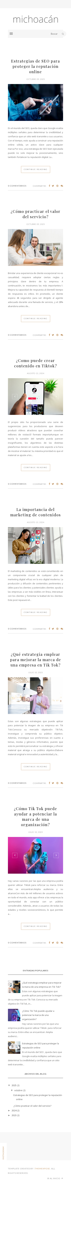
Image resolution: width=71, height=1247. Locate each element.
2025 (14, 1085)
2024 (14, 1110)
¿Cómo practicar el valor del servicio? (35, 214)
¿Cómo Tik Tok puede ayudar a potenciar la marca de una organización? (35, 816)
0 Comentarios (17, 185)
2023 (14, 1115)
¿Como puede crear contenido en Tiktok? (35, 363)
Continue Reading (35, 169)
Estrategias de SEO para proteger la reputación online (35, 66)
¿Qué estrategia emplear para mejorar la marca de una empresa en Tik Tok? (35, 660)
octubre (18, 1090)
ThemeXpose (42, 1168)
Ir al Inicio (54, 1178)
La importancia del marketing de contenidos (35, 512)
